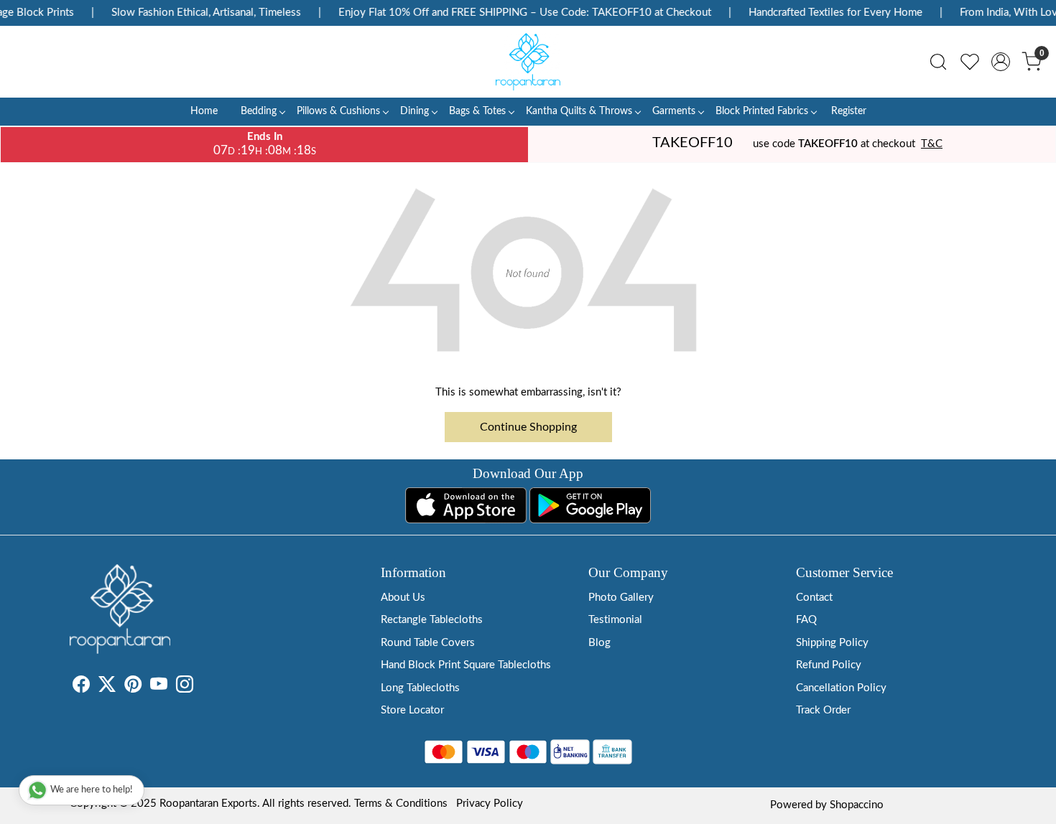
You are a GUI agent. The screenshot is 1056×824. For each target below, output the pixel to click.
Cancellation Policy (841, 688)
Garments (673, 111)
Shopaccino (857, 805)
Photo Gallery (621, 597)
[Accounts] (1001, 61)
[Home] (528, 61)
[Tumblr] (202, 687)
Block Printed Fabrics (761, 111)
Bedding (259, 111)
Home (204, 111)
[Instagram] (184, 687)
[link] (938, 62)
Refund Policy (828, 665)
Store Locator (412, 710)
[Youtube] (158, 687)
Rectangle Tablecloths (432, 619)
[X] (107, 687)
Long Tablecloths (420, 688)
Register (848, 111)
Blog (599, 642)
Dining (414, 111)
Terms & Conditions (401, 803)
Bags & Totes (477, 111)
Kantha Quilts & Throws (579, 111)
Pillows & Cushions (338, 111)
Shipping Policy (832, 642)
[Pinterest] (132, 687)
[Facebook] (81, 687)
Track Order (823, 710)
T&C (931, 144)
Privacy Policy (489, 803)
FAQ (806, 619)
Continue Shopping (528, 427)
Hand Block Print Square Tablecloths (466, 665)
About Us (403, 597)
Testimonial (615, 619)
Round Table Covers (428, 642)
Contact (814, 597)
